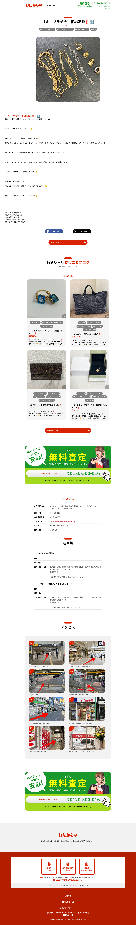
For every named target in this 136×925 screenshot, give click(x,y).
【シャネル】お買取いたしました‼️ (86, 334)
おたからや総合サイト (68, 908)
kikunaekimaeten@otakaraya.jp (62, 521)
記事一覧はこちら (53, 430)
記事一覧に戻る (56, 242)
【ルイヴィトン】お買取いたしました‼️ (45, 405)
